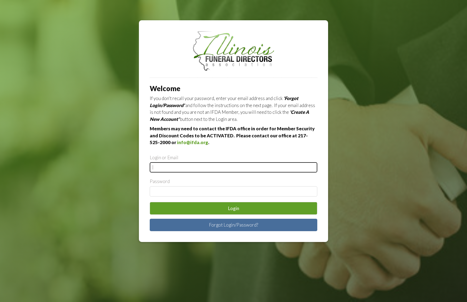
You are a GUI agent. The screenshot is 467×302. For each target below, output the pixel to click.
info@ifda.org (192, 142)
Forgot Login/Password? (233, 225)
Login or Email (164, 157)
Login (233, 208)
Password (160, 181)
